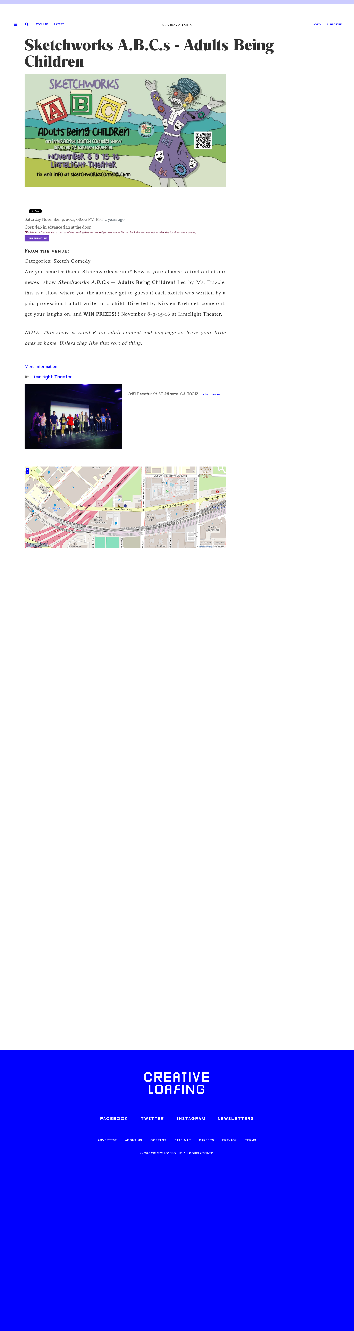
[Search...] (27, 25)
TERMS (250, 1140)
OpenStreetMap (205, 547)
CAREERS (206, 1140)
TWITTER (152, 1119)
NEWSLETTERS (236, 1119)
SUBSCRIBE (334, 24)
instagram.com (210, 394)
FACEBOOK (114, 1119)
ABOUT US (133, 1140)
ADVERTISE (107, 1140)
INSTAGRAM (190, 1119)
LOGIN (317, 24)
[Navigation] (14, 24)
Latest (59, 24)
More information (41, 366)
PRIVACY (229, 1140)
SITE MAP (183, 1140)
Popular (42, 24)
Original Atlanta (177, 24)
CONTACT (158, 1140)
